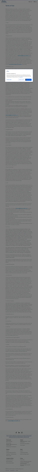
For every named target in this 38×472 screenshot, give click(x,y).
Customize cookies (8, 79)
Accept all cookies (28, 79)
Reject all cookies (21, 79)
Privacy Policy (21, 77)
